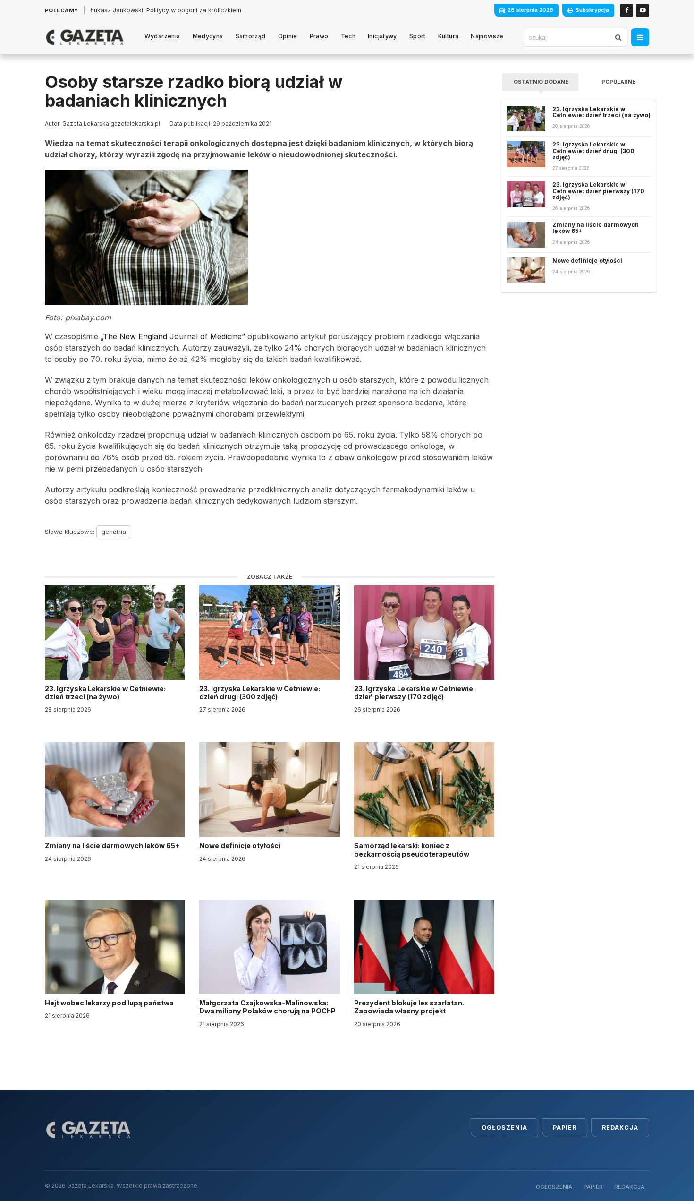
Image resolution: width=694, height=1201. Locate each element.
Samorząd (251, 36)
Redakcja (620, 1127)
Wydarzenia (162, 36)
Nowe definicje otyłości (240, 845)
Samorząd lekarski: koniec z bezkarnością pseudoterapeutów (412, 849)
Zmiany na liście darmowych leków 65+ (113, 845)
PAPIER (593, 1187)
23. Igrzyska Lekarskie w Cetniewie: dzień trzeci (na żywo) (105, 693)
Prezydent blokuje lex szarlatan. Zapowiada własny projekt (409, 1007)
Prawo (319, 36)
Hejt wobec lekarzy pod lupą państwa (110, 1003)
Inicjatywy (382, 36)
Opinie (287, 36)
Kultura (448, 36)
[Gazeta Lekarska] (85, 37)
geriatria (114, 531)
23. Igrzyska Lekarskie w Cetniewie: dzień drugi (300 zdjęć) (259, 693)
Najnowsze (487, 36)
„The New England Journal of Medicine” (173, 336)
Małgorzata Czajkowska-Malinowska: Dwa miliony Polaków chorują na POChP (267, 1007)
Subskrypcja (592, 10)
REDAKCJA (629, 1187)
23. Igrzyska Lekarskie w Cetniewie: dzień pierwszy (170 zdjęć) (414, 693)
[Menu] (640, 37)
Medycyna (208, 36)
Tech (348, 36)
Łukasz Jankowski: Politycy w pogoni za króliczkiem (165, 10)
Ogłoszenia (504, 1127)
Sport (417, 36)
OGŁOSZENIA (554, 1187)
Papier (564, 1127)
